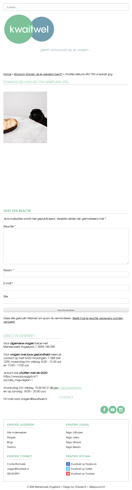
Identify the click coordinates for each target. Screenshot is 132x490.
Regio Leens (72, 437)
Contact (66, 397)
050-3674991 (13, 473)
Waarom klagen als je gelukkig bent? (38, 74)
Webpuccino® (97, 486)
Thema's (11, 447)
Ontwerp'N (80, 486)
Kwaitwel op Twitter (81, 468)
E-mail (8, 283)
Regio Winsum (73, 442)
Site (5, 296)
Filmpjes (11, 437)
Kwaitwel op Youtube (83, 473)
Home (7, 74)
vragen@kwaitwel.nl (34, 399)
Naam (8, 270)
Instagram (121, 410)
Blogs (10, 442)
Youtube (112, 410)
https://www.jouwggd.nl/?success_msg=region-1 (20, 378)
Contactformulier (16, 464)
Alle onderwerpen (66, 388)
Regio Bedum (73, 447)
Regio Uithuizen (74, 432)
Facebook (104, 410)
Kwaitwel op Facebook (84, 464)
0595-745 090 (46, 346)
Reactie (9, 226)
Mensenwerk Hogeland (47, 486)
